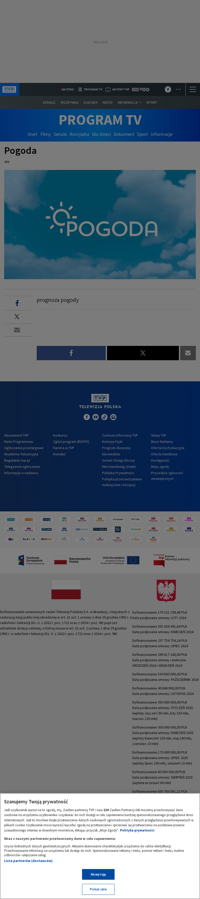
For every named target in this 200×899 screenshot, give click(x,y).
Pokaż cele (98, 889)
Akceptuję (98, 874)
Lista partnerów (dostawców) (28, 861)
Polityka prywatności (137, 830)
